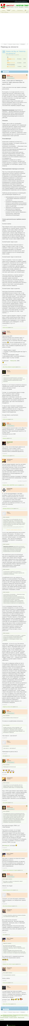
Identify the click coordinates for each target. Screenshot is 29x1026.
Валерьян (4, 438)
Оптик (4, 982)
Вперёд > (6, 71)
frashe (4, 327)
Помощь (2, 1019)
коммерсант (6, 845)
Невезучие (13, 360)
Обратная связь (21, 1017)
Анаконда (4, 508)
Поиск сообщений (4, 12)
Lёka (7, 327)
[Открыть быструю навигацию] (27, 44)
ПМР (2, 1015)
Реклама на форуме (4, 1017)
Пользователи (20, 10)
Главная (3, 10)
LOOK (4, 419)
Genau (8, 706)
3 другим (15, 870)
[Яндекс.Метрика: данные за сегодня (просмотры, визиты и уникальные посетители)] (11, 1025)
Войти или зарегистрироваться (21, 1)
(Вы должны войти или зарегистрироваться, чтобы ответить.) (16, 1007)
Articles (13, 10)
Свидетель (5, 706)
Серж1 (10, 964)
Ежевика (4, 870)
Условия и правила (13, 1017)
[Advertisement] (14, 29)
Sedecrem (4, 455)
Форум (8, 10)
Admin (6, 802)
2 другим (13, 964)
